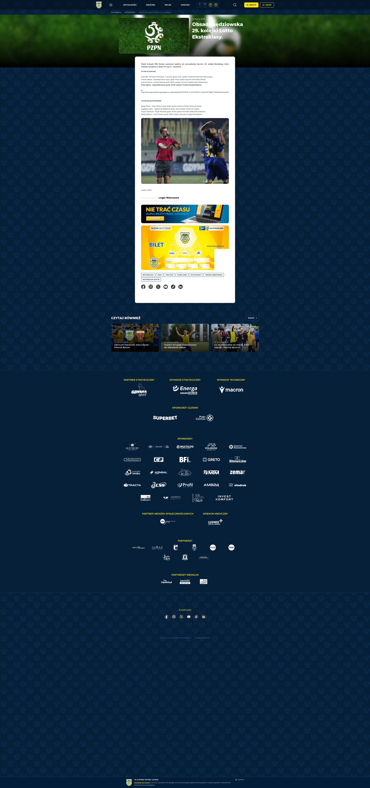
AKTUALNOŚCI (129, 5)
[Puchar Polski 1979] (200, 5)
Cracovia (169, 275)
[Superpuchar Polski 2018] (216, 5)
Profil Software (184, 638)
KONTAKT (185, 5)
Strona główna (116, 12)
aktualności (196, 275)
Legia (159, 275)
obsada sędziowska (213, 275)
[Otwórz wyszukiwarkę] (235, 5)
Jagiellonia (182, 275)
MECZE (168, 5)
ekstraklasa (148, 275)
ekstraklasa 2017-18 (151, 279)
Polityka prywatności (202, 638)
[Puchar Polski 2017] (205, 5)
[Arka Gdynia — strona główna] (99, 5)
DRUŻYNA (150, 5)
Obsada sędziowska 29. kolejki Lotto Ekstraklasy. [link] (155, 12)
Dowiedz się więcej (142, 783)
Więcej (251, 318)
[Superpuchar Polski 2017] (210, 5)
